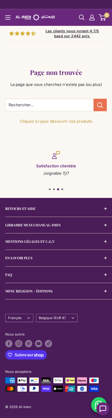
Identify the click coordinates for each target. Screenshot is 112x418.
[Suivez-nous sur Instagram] (18, 343)
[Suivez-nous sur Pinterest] (28, 343)
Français (15, 318)
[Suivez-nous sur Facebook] (9, 343)
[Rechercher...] (100, 105)
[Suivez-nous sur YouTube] (38, 343)
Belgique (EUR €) (52, 318)
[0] (102, 17)
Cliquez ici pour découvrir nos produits (56, 121)
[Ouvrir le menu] (7, 17)
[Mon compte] (92, 17)
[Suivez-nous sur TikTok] (48, 343)
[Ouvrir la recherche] (82, 17)
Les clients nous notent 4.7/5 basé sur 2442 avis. (72, 33)
